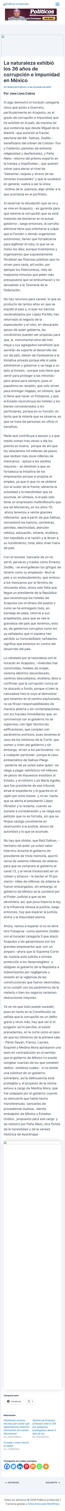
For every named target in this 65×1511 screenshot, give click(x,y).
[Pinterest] (26, 1466)
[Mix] (33, 1466)
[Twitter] (13, 1466)
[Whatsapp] (39, 1466)
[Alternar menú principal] (57, 4)
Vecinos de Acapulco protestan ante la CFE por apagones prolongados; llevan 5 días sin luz (44, 1427)
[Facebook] (7, 1466)
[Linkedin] (20, 1466)
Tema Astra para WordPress (43, 1503)
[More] (46, 1466)
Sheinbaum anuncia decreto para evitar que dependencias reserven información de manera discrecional (17, 1427)
